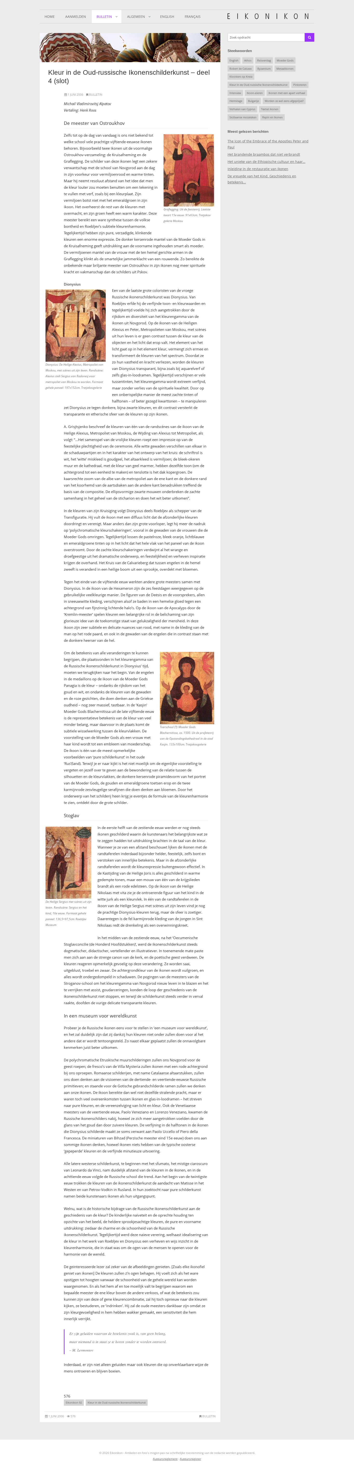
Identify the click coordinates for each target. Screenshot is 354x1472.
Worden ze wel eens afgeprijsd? (284, 101)
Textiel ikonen (269, 109)
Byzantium (264, 68)
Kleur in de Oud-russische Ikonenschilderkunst (117, 1402)
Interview (235, 93)
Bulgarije (253, 101)
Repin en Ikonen (272, 117)
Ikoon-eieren (255, 93)
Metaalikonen (285, 68)
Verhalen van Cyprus (242, 109)
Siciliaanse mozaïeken (242, 117)
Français (193, 16)
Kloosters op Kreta (240, 76)
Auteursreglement (165, 1459)
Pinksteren (300, 85)
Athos (247, 60)
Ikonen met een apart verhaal (287, 93)
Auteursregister (190, 1459)
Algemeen (136, 16)
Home (50, 16)
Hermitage (235, 101)
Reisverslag (264, 60)
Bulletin (104, 16)
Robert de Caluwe (240, 68)
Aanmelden (75, 16)
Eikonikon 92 (74, 1402)
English (167, 16)
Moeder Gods (285, 60)
